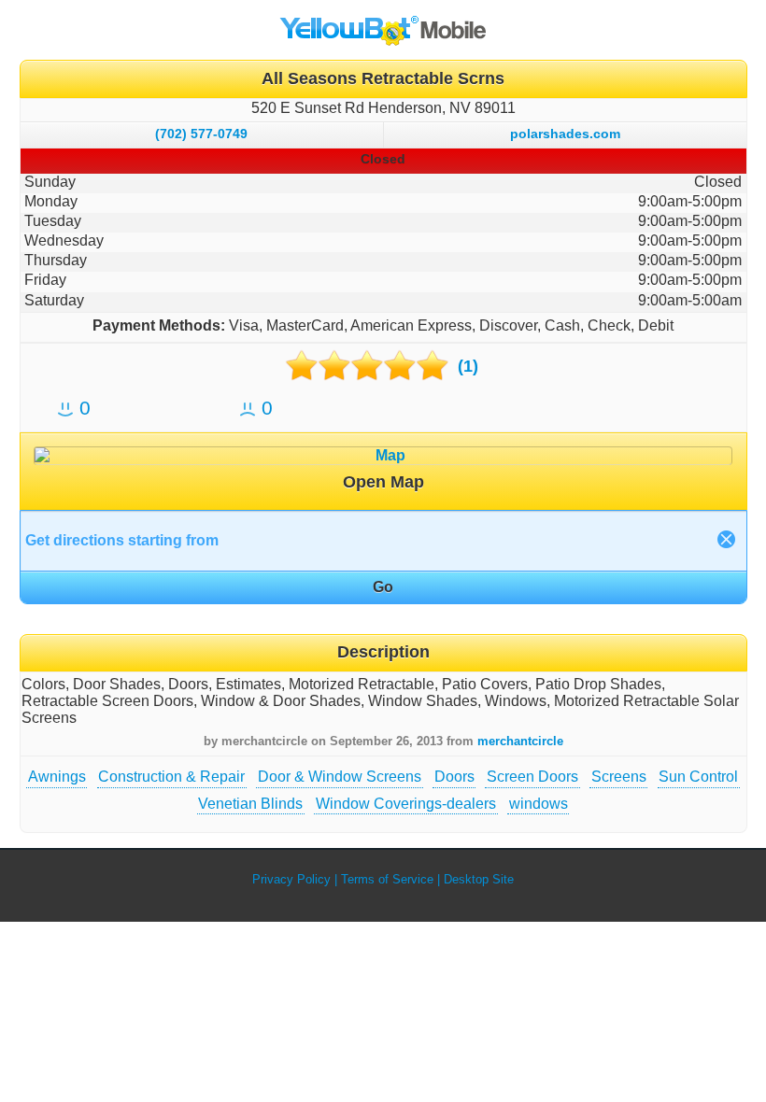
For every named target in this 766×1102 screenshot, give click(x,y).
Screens (618, 776)
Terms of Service (387, 879)
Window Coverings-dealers (406, 804)
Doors (454, 776)
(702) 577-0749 (201, 133)
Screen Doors (532, 776)
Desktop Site (479, 879)
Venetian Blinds (250, 804)
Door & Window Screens (339, 776)
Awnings (57, 776)
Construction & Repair (171, 776)
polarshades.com (565, 133)
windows (538, 804)
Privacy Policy (291, 879)
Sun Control (698, 776)
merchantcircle (520, 741)
